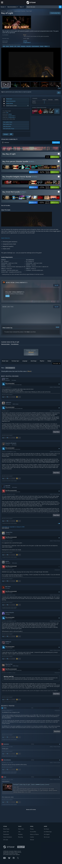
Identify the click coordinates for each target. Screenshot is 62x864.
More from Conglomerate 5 (16, 282)
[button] (3, 7)
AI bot (6, 378)
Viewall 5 (57, 111)
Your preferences (14, 344)
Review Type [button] (5, 361)
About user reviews (5, 344)
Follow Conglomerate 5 (14, 292)
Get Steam (46, 829)
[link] (44, 172)
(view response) (5, 528)
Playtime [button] (42, 361)
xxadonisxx (8, 402)
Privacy (32, 829)
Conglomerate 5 (27, 42)
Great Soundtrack (35, 46)
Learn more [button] (56, 142)
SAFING (25, 41)
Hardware (20, 834)
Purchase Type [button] (15, 361)
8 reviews (7, 643)
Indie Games (10, 11)
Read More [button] (56, 432)
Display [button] (49, 361)
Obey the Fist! (8, 664)
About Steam (6, 829)
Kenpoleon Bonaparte (10, 443)
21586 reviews (15, 665)
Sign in (2, 92)
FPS (15, 46)
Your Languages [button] (9, 367)
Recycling (20, 837)
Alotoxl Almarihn (9, 612)
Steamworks (6, 834)
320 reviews (14, 487)
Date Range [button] (33, 361)
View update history (7, 122)
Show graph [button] (55, 363)
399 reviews (14, 563)
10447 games (8, 665)
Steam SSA (6, 831)
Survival (11, 46)
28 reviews (7, 588)
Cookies (32, 837)
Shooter (41, 46)
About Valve (21, 829)
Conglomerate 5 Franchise (19, 11)
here (28, 332)
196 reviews (14, 444)
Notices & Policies (34, 834)
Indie (4, 46)
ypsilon (7, 561)
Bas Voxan (8, 586)
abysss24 (7, 485)
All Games (3, 11)
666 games (7, 380)
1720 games (7, 487)
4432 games (7, 563)
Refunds (32, 839)
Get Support (47, 834)
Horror (7, 46)
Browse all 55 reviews (31, 809)
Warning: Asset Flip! (9, 676)
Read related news (7, 124)
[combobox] (42, 6)
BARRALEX (8, 641)
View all (57, 327)
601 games (7, 444)
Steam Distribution (7, 837)
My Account (46, 837)
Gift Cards (5, 839)
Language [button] (24, 361)
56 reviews (14, 380)
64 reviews (7, 614)
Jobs (19, 831)
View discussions (7, 126)
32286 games (8, 404)
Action (18, 46)
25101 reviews (15, 404)
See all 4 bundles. (5, 205)
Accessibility (33, 831)
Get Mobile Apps (48, 831)
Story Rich (28, 46)
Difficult (46, 46)
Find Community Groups (8, 128)
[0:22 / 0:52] (31, 64)
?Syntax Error (8, 532)
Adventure (23, 46)
